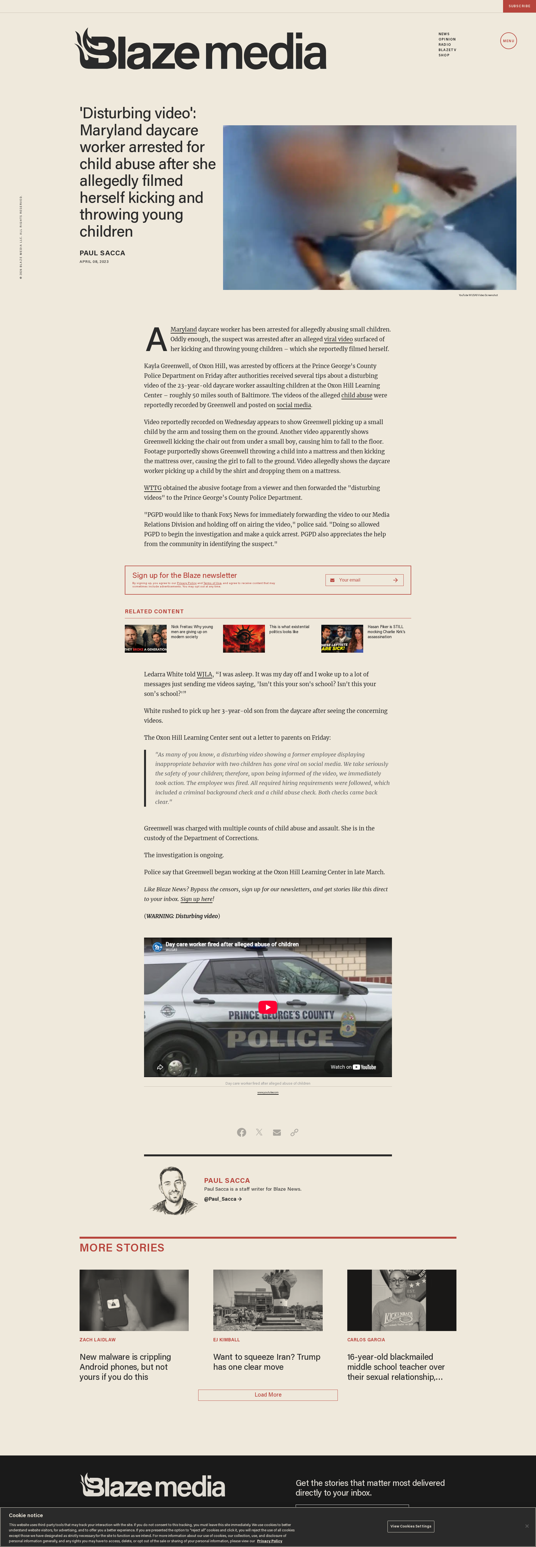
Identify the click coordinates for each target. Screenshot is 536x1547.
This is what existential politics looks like (289, 629)
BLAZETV (447, 50)
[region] (268, 1527)
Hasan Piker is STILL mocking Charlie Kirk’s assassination (386, 632)
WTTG (153, 487)
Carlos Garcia (366, 1340)
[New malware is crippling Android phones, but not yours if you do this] (134, 1300)
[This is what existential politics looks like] (244, 638)
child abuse (356, 395)
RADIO (445, 45)
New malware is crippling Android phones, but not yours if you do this (125, 1368)
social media (294, 405)
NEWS (444, 34)
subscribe (519, 6)
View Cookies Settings (411, 1526)
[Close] (527, 1526)
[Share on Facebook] (241, 1132)
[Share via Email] (276, 1132)
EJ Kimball (226, 1340)
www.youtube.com (268, 1092)
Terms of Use (212, 583)
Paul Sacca (102, 253)
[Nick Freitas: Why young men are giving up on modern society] (146, 638)
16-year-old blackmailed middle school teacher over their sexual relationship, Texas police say (396, 1368)
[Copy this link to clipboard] (294, 1132)
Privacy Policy (187, 583)
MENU (508, 41)
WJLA (204, 674)
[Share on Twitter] (259, 1132)
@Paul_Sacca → (223, 1199)
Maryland (184, 329)
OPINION (447, 39)
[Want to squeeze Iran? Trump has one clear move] (267, 1300)
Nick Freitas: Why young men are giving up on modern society (192, 632)
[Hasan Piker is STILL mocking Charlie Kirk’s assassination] (342, 638)
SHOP (444, 55)
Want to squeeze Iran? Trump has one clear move (266, 1363)
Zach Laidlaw (98, 1340)
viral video (338, 339)
